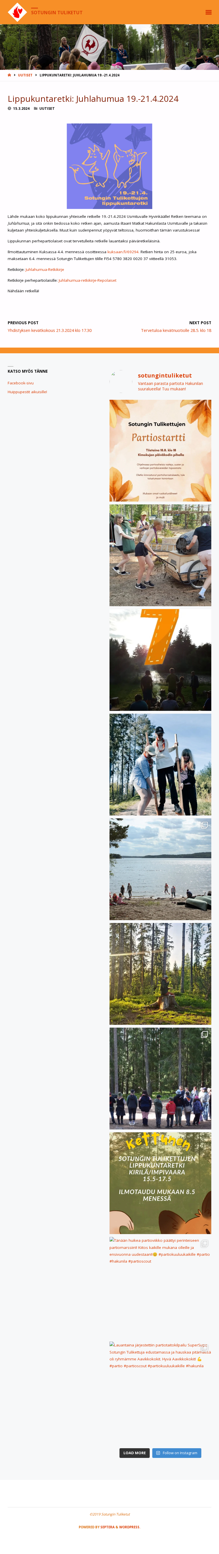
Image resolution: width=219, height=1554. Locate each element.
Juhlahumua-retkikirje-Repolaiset (87, 280)
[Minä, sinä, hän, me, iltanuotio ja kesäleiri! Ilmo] (160, 660)
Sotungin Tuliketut (57, 12)
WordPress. (129, 1527)
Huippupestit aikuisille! (27, 391)
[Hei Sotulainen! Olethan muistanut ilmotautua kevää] (160, 1183)
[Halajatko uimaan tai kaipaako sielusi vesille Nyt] (160, 869)
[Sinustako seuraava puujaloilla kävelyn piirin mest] (160, 764)
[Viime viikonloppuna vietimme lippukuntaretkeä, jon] (160, 1078)
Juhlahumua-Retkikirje (45, 269)
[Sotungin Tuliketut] (17, 12)
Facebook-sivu (21, 383)
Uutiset (25, 75)
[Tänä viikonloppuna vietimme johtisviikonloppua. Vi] (160, 974)
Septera (107, 1527)
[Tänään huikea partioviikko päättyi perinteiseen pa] (160, 1288)
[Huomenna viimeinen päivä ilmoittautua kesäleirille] (160, 555)
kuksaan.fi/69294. (124, 251)
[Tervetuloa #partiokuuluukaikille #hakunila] (160, 451)
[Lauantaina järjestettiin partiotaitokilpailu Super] (160, 1392)
